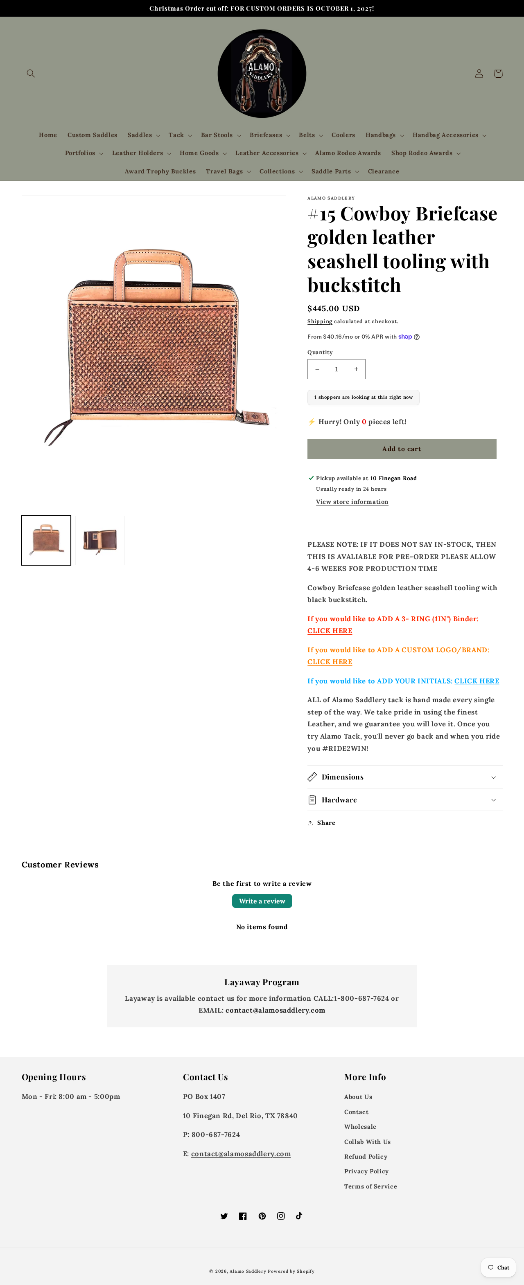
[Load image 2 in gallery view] (100, 540)
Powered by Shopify (291, 1271)
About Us (358, 1097)
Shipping (319, 321)
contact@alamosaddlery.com (275, 1010)
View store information (352, 501)
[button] (31, 73)
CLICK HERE (329, 630)
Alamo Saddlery (248, 1271)
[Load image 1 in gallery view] (46, 540)
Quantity (320, 352)
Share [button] (326, 823)
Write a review (262, 901)
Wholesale (360, 1126)
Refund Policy (365, 1156)
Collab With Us (367, 1142)
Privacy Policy (366, 1171)
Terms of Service (370, 1186)
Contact (356, 1112)
